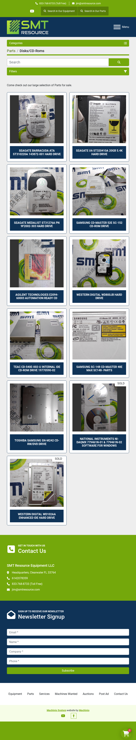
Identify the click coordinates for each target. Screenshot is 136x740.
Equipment (15, 694)
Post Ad (104, 694)
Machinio (84, 710)
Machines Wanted (66, 694)
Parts (30, 694)
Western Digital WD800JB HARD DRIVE (99, 296)
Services (44, 694)
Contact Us (121, 694)
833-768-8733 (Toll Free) (52, 3)
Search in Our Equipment (61, 11)
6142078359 (20, 578)
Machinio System (56, 710)
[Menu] (117, 27)
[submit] (119, 62)
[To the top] (73, 716)
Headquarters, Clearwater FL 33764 (34, 572)
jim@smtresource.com (88, 3)
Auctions (88, 694)
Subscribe (68, 670)
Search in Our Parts (95, 11)
